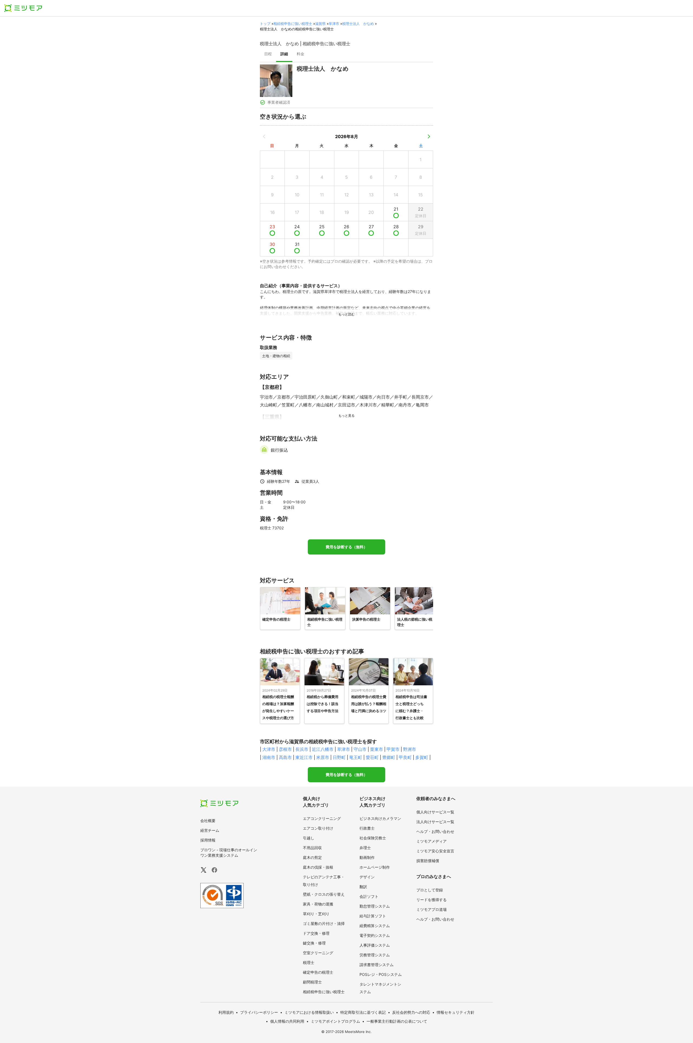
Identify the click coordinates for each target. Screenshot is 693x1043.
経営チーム (209, 830)
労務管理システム (374, 955)
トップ (265, 23)
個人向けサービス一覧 (435, 812)
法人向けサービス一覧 (435, 821)
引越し (308, 838)
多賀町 (421, 757)
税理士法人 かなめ (358, 23)
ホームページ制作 (374, 867)
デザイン (367, 877)
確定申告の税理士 (318, 972)
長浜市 (301, 749)
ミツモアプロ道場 (431, 909)
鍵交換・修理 (314, 943)
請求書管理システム (376, 964)
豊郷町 (388, 757)
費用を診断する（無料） (346, 547)
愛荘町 (372, 757)
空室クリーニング (318, 952)
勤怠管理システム (374, 906)
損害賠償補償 (427, 860)
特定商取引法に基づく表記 (363, 1012)
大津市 (268, 749)
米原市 (322, 757)
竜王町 (355, 757)
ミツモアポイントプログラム (335, 1021)
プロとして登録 (429, 890)
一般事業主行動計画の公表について (397, 1021)
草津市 (334, 23)
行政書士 (367, 828)
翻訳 (363, 886)
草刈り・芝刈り (316, 913)
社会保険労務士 (372, 838)
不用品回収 (312, 847)
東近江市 (304, 757)
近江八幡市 (323, 749)
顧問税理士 (312, 982)
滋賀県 (320, 23)
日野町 (339, 757)
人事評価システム (374, 945)
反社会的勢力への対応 (411, 1012)
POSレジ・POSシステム (380, 974)
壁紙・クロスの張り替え (324, 894)
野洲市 (409, 749)
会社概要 (207, 820)
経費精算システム (374, 925)
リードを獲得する (431, 899)
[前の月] (264, 136)
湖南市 (268, 757)
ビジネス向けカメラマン (380, 818)
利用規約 (226, 1012)
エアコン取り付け (318, 828)
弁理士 (365, 847)
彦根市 (285, 749)
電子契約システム (374, 935)
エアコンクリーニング (322, 818)
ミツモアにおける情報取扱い (309, 1012)
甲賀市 (393, 749)
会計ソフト (368, 896)
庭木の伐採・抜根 (318, 867)
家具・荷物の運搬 (318, 904)
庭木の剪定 (312, 857)
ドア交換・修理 (316, 933)
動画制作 (367, 857)
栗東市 (376, 749)
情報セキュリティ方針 (456, 1012)
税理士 (308, 962)
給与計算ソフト (372, 916)
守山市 (360, 749)
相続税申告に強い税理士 (292, 23)
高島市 (285, 757)
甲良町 (405, 757)
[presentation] (268, 54)
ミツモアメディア (431, 841)
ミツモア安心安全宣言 (435, 851)
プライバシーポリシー (259, 1012)
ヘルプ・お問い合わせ (435, 831)
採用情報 (207, 840)
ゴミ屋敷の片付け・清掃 (324, 923)
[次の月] (428, 136)
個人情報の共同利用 (287, 1021)
